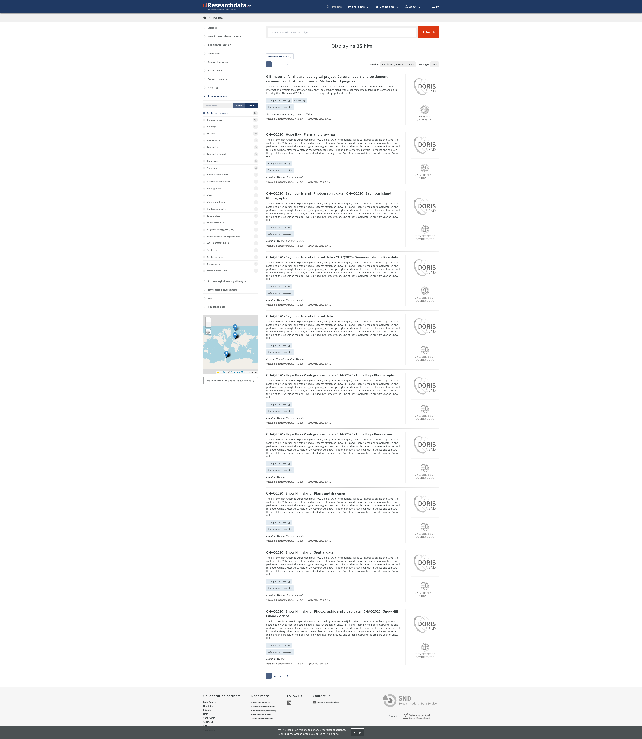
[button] (226, 354)
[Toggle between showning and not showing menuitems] (368, 7)
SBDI (205, 718)
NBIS (205, 714)
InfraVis (207, 710)
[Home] (206, 18)
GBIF (212, 718)
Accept (358, 732)
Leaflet (222, 372)
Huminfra (208, 706)
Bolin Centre (209, 702)
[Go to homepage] (227, 6)
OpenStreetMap (237, 372)
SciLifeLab (208, 722)
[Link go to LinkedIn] (289, 702)
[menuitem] (334, 6)
